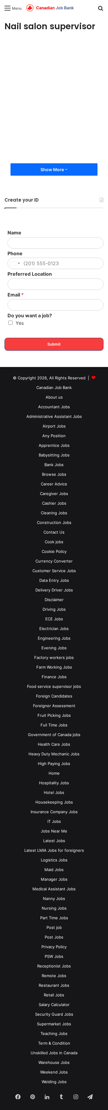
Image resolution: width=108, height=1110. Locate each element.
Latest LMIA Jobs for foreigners (54, 850)
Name (14, 233)
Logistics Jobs (54, 860)
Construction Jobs (54, 522)
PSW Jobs (54, 956)
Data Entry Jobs (54, 580)
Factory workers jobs (54, 657)
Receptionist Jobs (54, 966)
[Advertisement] (54, 97)
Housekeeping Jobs (54, 802)
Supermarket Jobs (54, 1023)
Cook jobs (54, 541)
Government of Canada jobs (54, 734)
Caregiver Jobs (54, 493)
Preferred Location (30, 274)
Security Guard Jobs (54, 1014)
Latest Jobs (54, 840)
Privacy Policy (54, 946)
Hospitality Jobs (54, 782)
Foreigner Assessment (54, 705)
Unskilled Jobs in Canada (54, 1052)
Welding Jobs (54, 1081)
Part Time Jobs (54, 917)
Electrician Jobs (54, 628)
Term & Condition (54, 1043)
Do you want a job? (30, 315)
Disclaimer (54, 599)
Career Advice (54, 483)
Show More (52, 169)
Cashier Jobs (54, 503)
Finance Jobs (54, 676)
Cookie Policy (54, 551)
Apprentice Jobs (54, 445)
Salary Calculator (54, 1004)
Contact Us (54, 532)
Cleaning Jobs (54, 512)
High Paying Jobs (54, 763)
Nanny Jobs (54, 898)
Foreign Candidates (54, 696)
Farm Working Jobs (54, 667)
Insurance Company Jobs (54, 811)
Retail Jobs (54, 994)
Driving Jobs (54, 609)
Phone (15, 253)
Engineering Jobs (54, 638)
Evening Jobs (54, 647)
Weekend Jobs (54, 1072)
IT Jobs (54, 821)
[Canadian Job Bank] (50, 8)
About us (54, 397)
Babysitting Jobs (54, 455)
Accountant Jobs (54, 406)
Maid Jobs (54, 869)
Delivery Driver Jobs (54, 590)
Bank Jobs (54, 464)
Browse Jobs (54, 474)
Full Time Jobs (54, 725)
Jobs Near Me (54, 831)
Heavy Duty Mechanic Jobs (54, 753)
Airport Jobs (54, 426)
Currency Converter (54, 561)
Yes (20, 323)
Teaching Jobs (54, 1033)
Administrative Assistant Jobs (54, 416)
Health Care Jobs (54, 744)
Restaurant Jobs (54, 985)
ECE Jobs (54, 618)
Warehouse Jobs (54, 1062)
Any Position (54, 435)
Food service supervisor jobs (54, 686)
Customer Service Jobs (54, 570)
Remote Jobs (54, 975)
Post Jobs (54, 937)
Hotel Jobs (54, 792)
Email (16, 295)
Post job (54, 927)
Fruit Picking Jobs (54, 715)
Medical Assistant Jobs (54, 888)
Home (54, 773)
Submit (54, 344)
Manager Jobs (54, 879)
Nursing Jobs (54, 908)
